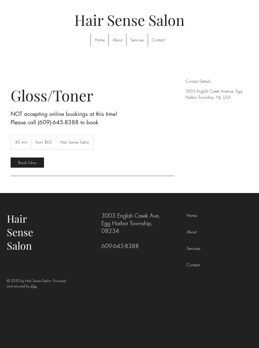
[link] (27, 163)
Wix (34, 286)
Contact (193, 265)
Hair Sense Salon (20, 232)
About (192, 232)
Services (193, 248)
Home (192, 215)
